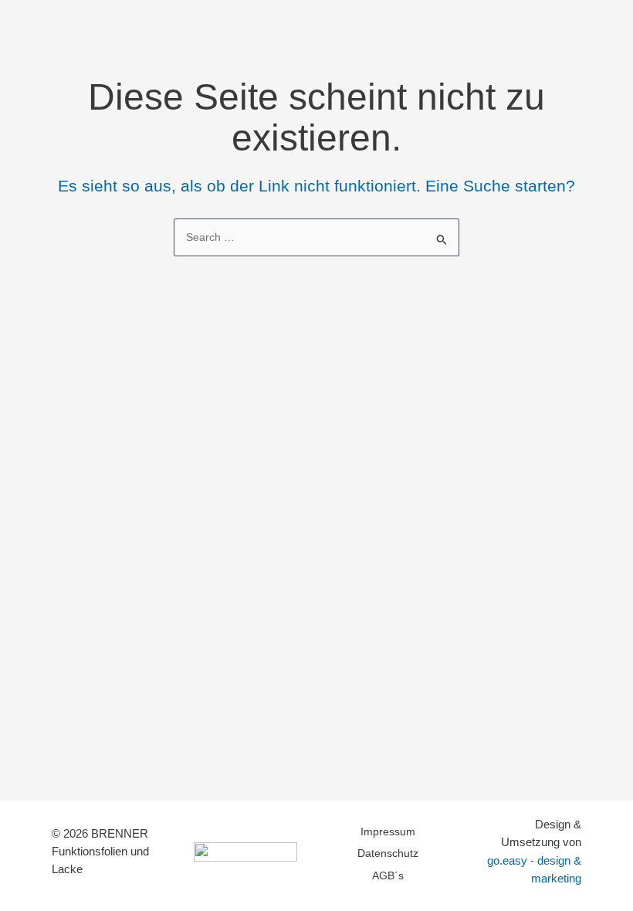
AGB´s (388, 876)
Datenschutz (387, 853)
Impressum (388, 832)
